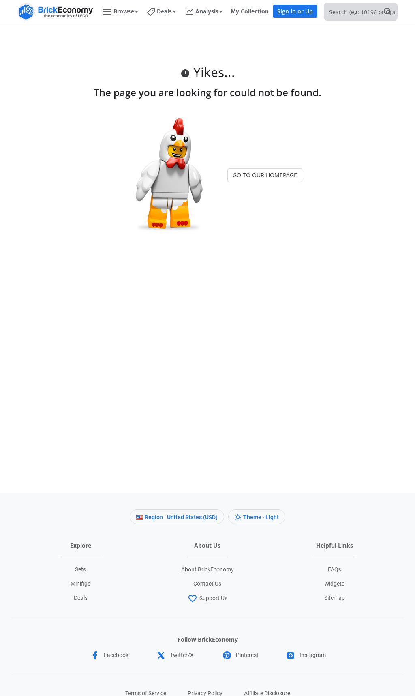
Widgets (334, 583)
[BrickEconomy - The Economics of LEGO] (55, 12)
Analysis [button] (206, 11)
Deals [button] (164, 11)
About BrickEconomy (207, 569)
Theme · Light (261, 517)
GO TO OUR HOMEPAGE (265, 175)
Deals (81, 598)
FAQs (334, 569)
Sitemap (334, 598)
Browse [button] (123, 11)
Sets (80, 569)
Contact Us (207, 583)
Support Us (213, 598)
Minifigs (80, 583)
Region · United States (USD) (181, 517)
